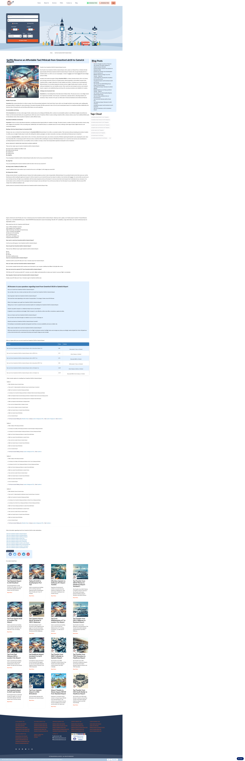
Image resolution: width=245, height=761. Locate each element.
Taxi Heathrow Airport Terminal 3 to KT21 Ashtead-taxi (100, 119)
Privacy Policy (114, 759)
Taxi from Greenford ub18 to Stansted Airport (16, 539)
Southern (60, 418)
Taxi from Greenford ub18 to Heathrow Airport (16, 536)
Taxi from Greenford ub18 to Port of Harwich (16, 541)
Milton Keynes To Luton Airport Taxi (22, 729)
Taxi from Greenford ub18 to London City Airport (17, 546)
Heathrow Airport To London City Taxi (60, 725)
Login (113, 3)
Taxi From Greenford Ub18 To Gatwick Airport (63, 52)
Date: (9, 33)
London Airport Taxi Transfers (95, 723)
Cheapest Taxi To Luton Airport (21, 727)
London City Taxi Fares (94, 725)
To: (10, 20)
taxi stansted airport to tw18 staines (97, 135)
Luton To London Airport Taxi (95, 729)
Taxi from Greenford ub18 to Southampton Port (17, 547)
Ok (108, 759)
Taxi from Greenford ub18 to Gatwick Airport (16, 533)
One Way (16, 23)
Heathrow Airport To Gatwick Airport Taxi (61, 729)
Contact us (69, 3)
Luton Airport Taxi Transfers (20, 723)
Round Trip (31, 23)
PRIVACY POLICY (37, 735)
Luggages (29, 26)
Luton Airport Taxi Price (20, 725)
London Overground (51, 418)
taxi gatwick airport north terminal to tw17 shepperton (100, 127)
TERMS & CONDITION (38, 734)
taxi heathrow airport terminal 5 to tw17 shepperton (100, 122)
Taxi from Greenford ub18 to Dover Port (15, 538)
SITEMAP (36, 737)
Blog (76, 3)
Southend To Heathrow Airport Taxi (41, 731)
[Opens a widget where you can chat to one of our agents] (240, 758)
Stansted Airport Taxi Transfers (21, 736)
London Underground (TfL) (38, 418)
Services (54, 3)
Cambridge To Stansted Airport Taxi (22, 741)
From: (11, 16)
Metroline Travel (25, 418)
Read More (9, 592)
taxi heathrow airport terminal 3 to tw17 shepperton (100, 117)
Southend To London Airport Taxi (40, 723)
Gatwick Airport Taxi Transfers (77, 723)
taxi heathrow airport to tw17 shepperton (98, 132)
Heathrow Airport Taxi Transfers (59, 723)
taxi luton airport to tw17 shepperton (97, 130)
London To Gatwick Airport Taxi (77, 725)
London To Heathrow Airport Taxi (59, 727)
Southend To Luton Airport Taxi (40, 729)
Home (39, 3)
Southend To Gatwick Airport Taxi (40, 725)
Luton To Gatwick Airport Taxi (95, 731)
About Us (46, 3)
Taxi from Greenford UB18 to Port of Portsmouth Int (18, 544)
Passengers (13, 26)
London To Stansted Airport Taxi (21, 739)
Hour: (24, 33)
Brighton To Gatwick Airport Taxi (77, 729)
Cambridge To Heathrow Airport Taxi (60, 731)
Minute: (29, 33)
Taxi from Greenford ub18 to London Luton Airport (17, 542)
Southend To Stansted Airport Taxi (40, 727)
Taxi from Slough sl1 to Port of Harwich (102, 63)
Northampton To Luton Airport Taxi (22, 731)
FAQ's (61, 3)
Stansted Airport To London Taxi (21, 737)
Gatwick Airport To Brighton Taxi (77, 731)
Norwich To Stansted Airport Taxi (21, 743)
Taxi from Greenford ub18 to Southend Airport (16, 535)
